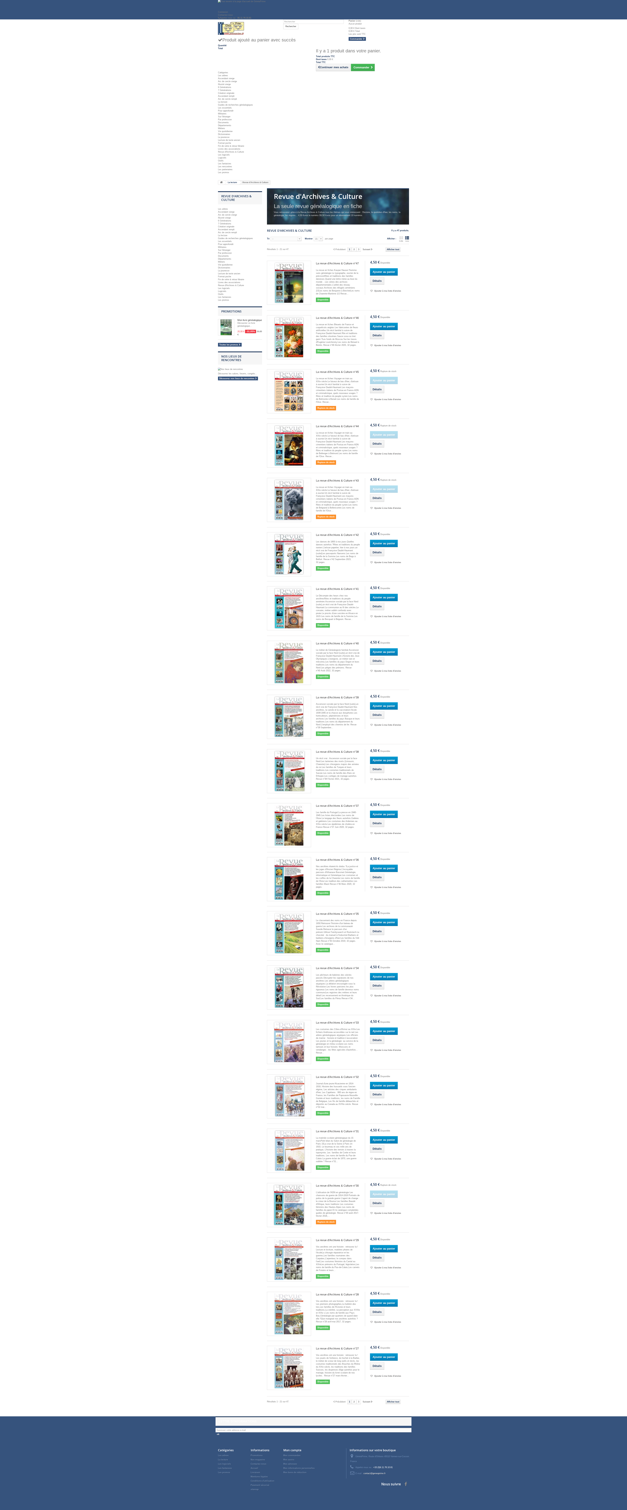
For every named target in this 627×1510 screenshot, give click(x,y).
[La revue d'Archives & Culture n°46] (289, 337)
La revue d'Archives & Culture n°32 (337, 1077)
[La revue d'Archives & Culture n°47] (289, 282)
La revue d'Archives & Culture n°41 (337, 589)
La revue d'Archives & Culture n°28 (337, 1294)
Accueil (254, 1468)
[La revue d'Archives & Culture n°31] (289, 1150)
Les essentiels (225, 108)
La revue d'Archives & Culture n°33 (337, 1022)
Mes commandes (291, 1455)
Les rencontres (225, 166)
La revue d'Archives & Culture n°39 (337, 697)
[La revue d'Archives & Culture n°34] (289, 987)
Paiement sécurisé (260, 1485)
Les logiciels (224, 155)
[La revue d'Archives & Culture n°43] (289, 500)
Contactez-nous (225, 15)
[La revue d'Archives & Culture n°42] (289, 554)
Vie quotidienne (225, 131)
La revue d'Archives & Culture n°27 (337, 1348)
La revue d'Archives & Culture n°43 (337, 480)
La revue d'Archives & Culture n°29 (337, 1240)
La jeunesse (223, 137)
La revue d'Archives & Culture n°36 (337, 859)
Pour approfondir (225, 110)
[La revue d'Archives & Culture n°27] (289, 1367)
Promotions (231, 311)
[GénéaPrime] (248, 28)
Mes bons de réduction (294, 1472)
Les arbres (223, 75)
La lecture (222, 102)
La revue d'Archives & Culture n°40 (337, 643)
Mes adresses (290, 1464)
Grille (401, 241)
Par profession (225, 119)
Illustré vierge (224, 84)
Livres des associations (229, 149)
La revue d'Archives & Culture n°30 (337, 1185)
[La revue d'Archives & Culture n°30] (289, 1205)
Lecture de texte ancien (229, 140)
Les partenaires (225, 169)
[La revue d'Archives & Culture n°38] (289, 771)
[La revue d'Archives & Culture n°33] (289, 1042)
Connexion (223, 12)
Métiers (221, 128)
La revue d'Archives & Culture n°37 (337, 805)
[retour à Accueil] (221, 182)
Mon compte (292, 1450)
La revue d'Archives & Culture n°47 (337, 263)
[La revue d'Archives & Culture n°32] (289, 1096)
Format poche (224, 143)
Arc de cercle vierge (227, 81)
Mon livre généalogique (249, 320)
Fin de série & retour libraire (231, 146)
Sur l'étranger (224, 116)
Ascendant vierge (226, 78)
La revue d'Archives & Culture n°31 (337, 1131)
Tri (268, 238)
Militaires (222, 113)
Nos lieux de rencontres (231, 358)
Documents (223, 122)
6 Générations (224, 87)
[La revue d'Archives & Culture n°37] (289, 825)
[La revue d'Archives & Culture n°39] (289, 716)
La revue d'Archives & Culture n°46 (337, 317)
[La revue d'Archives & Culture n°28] (289, 1313)
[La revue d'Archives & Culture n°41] (289, 608)
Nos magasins (258, 1459)
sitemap (255, 1489)
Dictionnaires (224, 134)
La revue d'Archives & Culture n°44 (337, 426)
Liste (407, 241)
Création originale (226, 93)
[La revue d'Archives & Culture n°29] (289, 1259)
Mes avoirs (288, 1459)
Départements (224, 125)
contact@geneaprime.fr (374, 1473)
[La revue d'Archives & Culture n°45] (289, 391)
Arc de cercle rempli (227, 99)
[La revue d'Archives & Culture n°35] (289, 933)
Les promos (223, 172)
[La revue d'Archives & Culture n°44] (289, 445)
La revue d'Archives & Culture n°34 (337, 968)
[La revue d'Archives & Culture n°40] (289, 662)
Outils (221, 160)
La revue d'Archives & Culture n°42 (337, 535)
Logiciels (222, 157)
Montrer (309, 238)
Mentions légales (259, 1476)
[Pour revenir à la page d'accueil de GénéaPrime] (313, 5)
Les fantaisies (224, 163)
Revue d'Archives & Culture (231, 152)
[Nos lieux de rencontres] (240, 369)
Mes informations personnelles (299, 1468)
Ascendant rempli (226, 96)
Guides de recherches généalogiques (235, 105)
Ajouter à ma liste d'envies (387, 291)
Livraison (255, 1472)
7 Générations (224, 90)
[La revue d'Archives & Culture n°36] (289, 879)
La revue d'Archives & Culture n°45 (337, 372)
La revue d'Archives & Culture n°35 (337, 913)
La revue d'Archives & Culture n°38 (337, 751)
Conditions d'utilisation (262, 1481)
